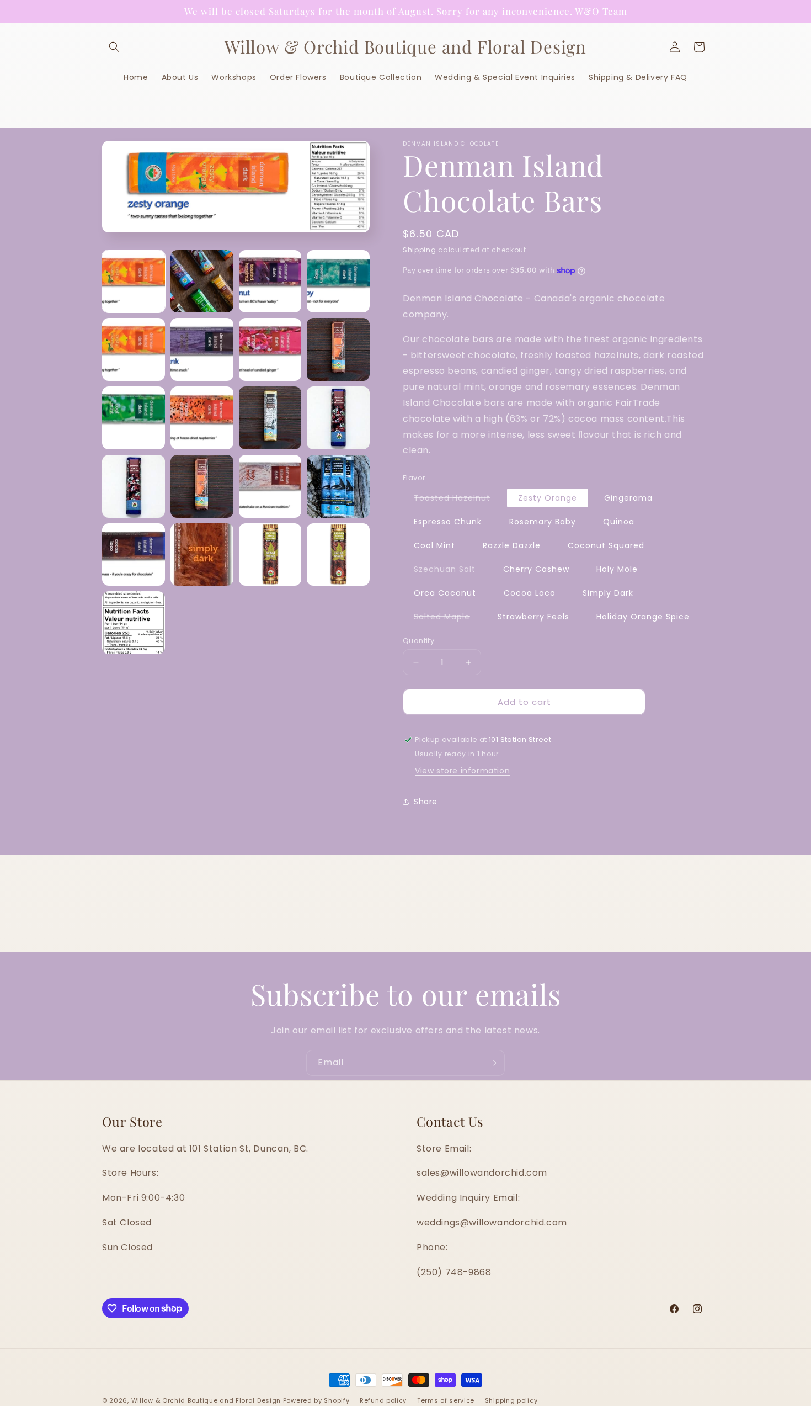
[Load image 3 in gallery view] (270, 281)
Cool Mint (434, 545)
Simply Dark (608, 592)
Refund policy (383, 1400)
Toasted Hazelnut (457, 499)
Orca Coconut (445, 592)
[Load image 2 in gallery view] (201, 281)
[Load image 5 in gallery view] (133, 349)
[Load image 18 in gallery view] (201, 554)
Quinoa (618, 521)
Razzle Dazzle (512, 545)
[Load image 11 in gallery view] (270, 417)
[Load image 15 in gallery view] (270, 486)
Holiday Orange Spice (643, 616)
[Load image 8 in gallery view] (338, 349)
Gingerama (628, 497)
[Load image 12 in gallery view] (338, 417)
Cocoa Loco (530, 592)
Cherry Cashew (536, 569)
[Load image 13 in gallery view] (133, 486)
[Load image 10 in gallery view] (201, 417)
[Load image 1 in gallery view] (133, 281)
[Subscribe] (492, 1063)
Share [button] (425, 801)
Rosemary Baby (542, 521)
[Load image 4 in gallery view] (338, 281)
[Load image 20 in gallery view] (338, 554)
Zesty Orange (547, 497)
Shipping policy (511, 1400)
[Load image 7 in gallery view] (270, 349)
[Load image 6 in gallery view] (201, 349)
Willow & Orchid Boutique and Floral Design (206, 1400)
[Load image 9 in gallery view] (133, 417)
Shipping (419, 249)
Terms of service (445, 1400)
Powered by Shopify (316, 1400)
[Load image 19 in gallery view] (270, 554)
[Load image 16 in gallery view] (338, 486)
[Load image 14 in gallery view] (201, 486)
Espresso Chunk (448, 521)
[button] (114, 47)
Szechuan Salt (450, 571)
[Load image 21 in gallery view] (133, 622)
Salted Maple (447, 618)
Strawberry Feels (533, 616)
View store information (462, 770)
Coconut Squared (606, 545)
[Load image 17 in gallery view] (133, 554)
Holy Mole (617, 569)
